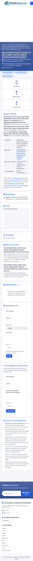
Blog (3, 540)
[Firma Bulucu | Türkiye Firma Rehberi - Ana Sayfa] (15, 3)
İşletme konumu (9, 76)
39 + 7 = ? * (8, 344)
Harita (23, 165)
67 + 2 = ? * (8, 403)
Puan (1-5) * (9, 325)
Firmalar (4, 531)
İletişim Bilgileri (17, 178)
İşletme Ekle (6, 513)
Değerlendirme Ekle (14, 180)
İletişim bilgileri (8, 72)
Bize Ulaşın (6, 510)
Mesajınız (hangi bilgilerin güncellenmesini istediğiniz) (13, 391)
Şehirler (3, 535)
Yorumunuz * (9, 332)
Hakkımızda (5, 538)
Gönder (9, 356)
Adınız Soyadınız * (10, 311)
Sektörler (4, 533)
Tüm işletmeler (5, 520)
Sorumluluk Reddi (6, 550)
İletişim (3, 543)
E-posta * (8, 318)
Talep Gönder (10, 411)
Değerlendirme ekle (21, 72)
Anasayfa (4, 528)
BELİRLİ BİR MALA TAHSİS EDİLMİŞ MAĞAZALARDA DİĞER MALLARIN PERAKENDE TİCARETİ (16, 185)
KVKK (3, 548)
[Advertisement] (16, 23)
